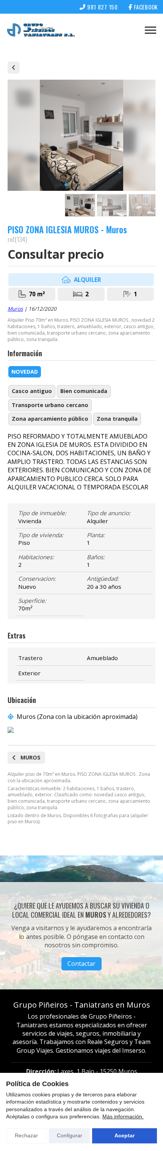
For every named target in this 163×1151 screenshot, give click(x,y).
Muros (15, 308)
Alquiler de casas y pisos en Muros (14, 67)
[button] (66, 184)
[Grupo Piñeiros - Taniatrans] (41, 30)
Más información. (123, 1116)
